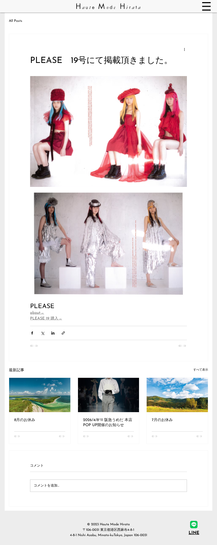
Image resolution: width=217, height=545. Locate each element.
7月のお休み (162, 420)
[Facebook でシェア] (32, 333)
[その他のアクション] (184, 49)
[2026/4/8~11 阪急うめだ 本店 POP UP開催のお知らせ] (108, 395)
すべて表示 (200, 369)
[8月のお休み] (39, 395)
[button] (206, 6)
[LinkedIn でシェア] (53, 333)
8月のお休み (24, 420)
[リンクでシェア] (63, 333)
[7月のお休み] (177, 395)
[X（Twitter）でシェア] (42, 333)
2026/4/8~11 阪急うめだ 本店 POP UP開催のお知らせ (107, 422)
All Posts (15, 21)
